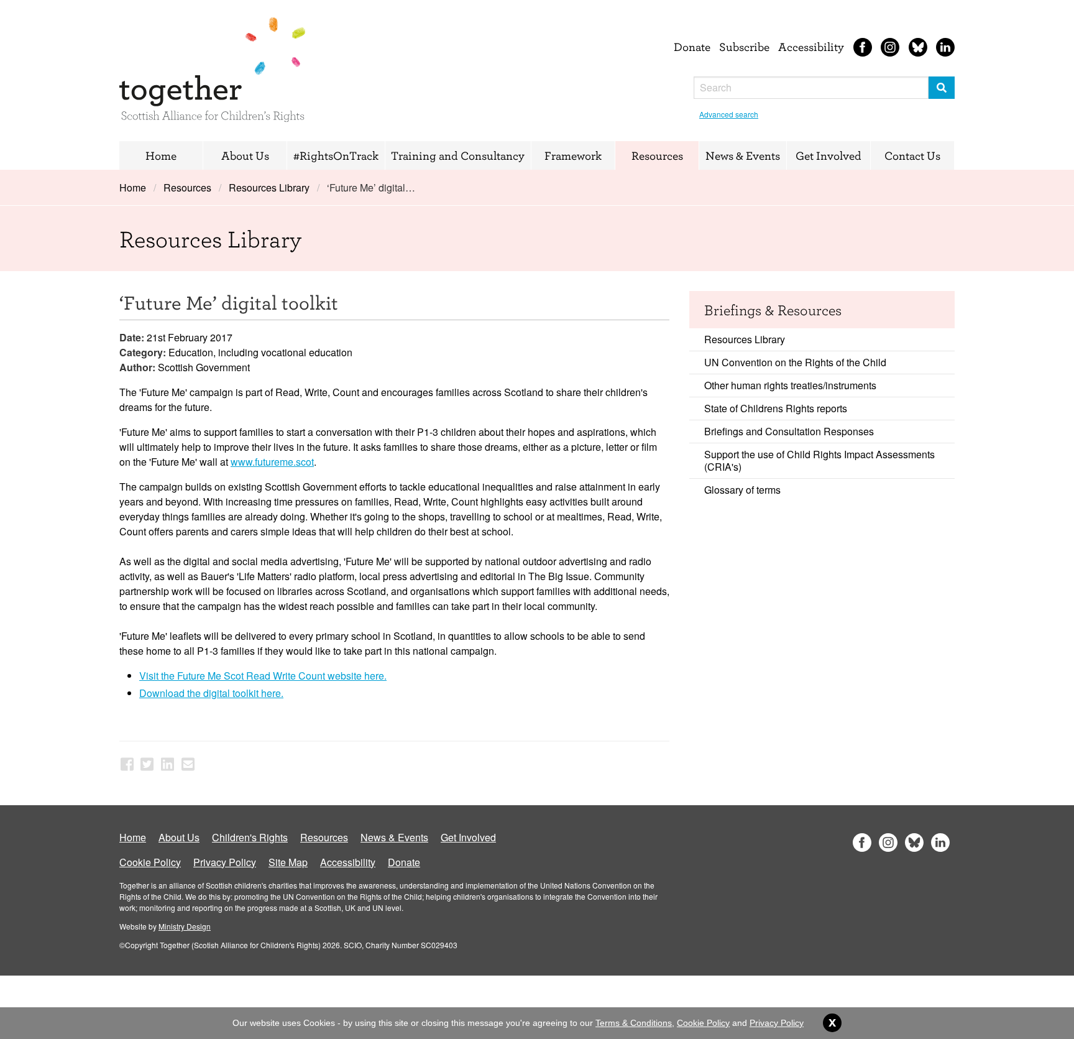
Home (161, 155)
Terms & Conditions (633, 1023)
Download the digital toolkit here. (211, 693)
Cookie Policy (150, 862)
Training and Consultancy (458, 155)
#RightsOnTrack (336, 155)
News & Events (742, 155)
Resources (657, 155)
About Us (245, 155)
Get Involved (828, 155)
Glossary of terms (742, 490)
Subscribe (744, 46)
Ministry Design (184, 926)
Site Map (288, 862)
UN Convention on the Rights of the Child (795, 362)
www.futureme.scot (272, 462)
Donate (692, 46)
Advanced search (728, 114)
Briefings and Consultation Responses (789, 431)
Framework (573, 155)
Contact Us (912, 155)
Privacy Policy (224, 862)
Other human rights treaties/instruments (790, 385)
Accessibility (811, 46)
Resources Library (269, 187)
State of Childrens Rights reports (775, 408)
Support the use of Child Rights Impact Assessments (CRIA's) (819, 460)
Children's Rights (250, 837)
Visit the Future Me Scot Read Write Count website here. (263, 675)
